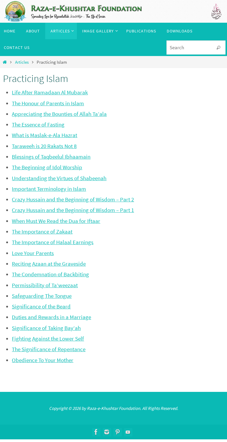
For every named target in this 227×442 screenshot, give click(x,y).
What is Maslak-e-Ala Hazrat (44, 135)
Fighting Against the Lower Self (48, 338)
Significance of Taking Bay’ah (46, 327)
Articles (22, 62)
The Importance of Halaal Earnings (52, 242)
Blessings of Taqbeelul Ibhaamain (51, 156)
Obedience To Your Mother (42, 360)
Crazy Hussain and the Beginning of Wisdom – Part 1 (73, 209)
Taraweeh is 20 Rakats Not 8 (44, 145)
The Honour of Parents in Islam (48, 103)
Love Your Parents (33, 253)
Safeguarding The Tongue (42, 295)
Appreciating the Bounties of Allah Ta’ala (59, 113)
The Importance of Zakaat (42, 231)
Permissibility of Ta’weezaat (45, 285)
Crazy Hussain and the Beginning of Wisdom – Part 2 (73, 199)
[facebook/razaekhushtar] (96, 432)
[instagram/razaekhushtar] (107, 432)
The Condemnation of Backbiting (50, 274)
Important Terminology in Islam (49, 188)
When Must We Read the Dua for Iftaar (56, 220)
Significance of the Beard (41, 306)
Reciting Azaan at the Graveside (49, 263)
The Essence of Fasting (38, 124)
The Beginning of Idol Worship (47, 167)
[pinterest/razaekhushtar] (117, 432)
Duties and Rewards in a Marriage (51, 317)
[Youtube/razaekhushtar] (128, 432)
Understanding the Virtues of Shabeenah (59, 178)
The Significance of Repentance (48, 349)
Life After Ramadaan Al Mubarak (50, 92)
